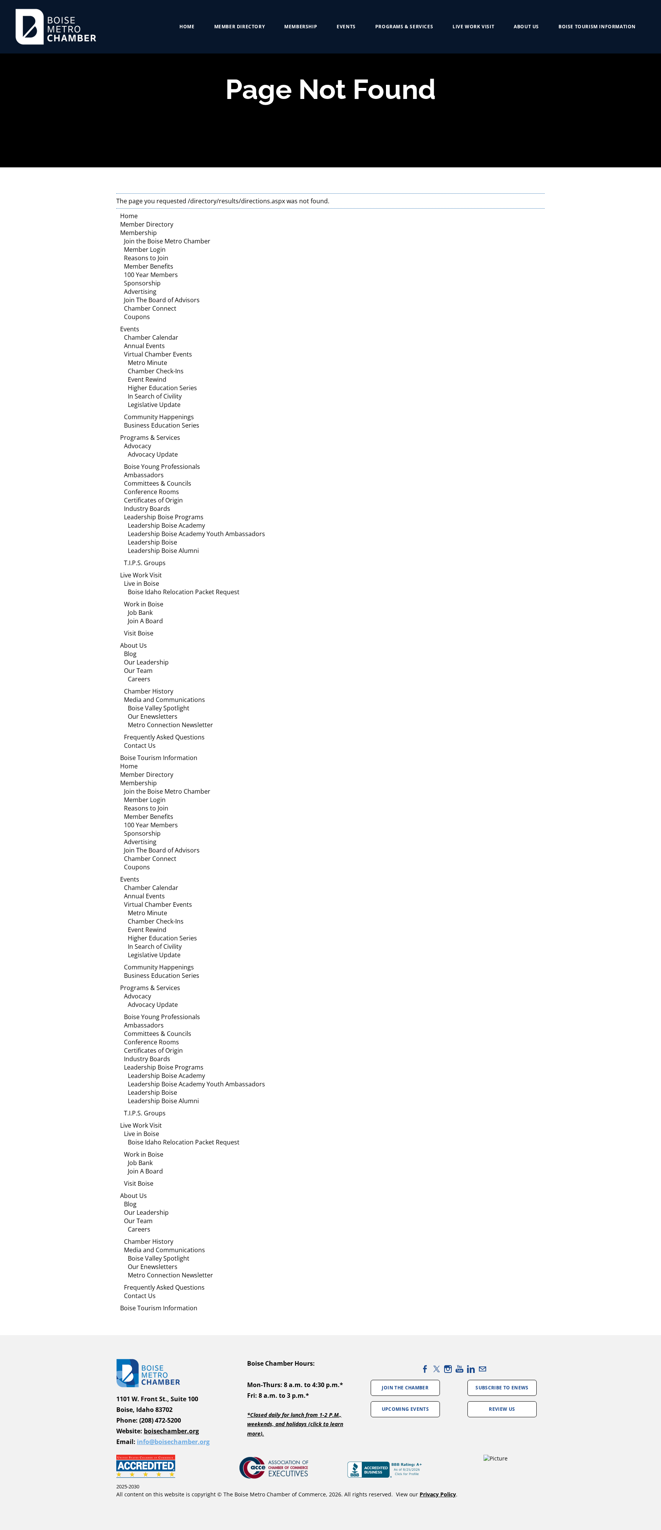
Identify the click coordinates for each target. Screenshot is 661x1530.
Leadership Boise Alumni (163, 550)
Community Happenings (159, 417)
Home (186, 26)
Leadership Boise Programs (164, 517)
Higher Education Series (162, 388)
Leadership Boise (152, 542)
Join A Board (145, 621)
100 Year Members (151, 275)
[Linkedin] (471, 1369)
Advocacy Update (153, 454)
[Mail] (482, 1369)
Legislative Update (154, 404)
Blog (130, 654)
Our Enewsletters (152, 716)
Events (346, 26)
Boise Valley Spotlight (158, 708)
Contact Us (140, 745)
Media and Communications (164, 699)
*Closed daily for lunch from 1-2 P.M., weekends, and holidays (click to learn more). (295, 1424)
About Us (526, 26)
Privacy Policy (438, 1494)
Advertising (140, 291)
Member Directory (239, 26)
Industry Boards (147, 508)
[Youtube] (459, 1369)
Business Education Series (161, 425)
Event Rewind (147, 379)
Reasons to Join (146, 258)
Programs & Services (150, 437)
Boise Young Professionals (162, 466)
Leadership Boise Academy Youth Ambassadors (196, 534)
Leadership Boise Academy (166, 525)
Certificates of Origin (153, 500)
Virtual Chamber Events (158, 354)
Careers (139, 679)
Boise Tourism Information (597, 26)
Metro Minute (147, 362)
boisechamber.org (171, 1431)
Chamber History (148, 691)
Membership (300, 26)
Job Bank (140, 612)
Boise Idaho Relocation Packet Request (183, 592)
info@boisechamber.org (173, 1442)
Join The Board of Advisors (162, 300)
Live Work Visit (473, 26)
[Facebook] (425, 1369)
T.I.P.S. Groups (145, 563)
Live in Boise (141, 583)
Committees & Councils (157, 483)
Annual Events (144, 346)
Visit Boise (138, 633)
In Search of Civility (155, 396)
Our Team (138, 670)
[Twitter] (436, 1369)
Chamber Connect (150, 308)
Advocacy (137, 446)
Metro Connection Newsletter (170, 725)
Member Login (145, 249)
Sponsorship (142, 283)
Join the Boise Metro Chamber (167, 241)
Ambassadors (144, 475)
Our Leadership (146, 662)
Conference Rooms (151, 492)
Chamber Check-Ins (156, 371)
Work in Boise (143, 604)
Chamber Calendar (151, 337)
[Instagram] (448, 1369)
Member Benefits (148, 266)
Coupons (137, 317)
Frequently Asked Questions (164, 737)
